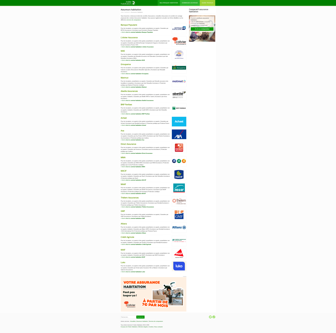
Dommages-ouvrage (190, 3)
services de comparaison (133, 20)
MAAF (123, 184)
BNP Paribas (126, 104)
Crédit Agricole (127, 237)
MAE (123, 50)
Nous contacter (158, 326)
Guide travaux (207, 3)
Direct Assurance (128, 144)
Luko (123, 262)
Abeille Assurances (129, 91)
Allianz (124, 223)
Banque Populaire (129, 24)
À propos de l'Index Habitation (129, 326)
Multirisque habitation (169, 3)
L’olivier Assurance (129, 37)
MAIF (123, 249)
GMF (123, 211)
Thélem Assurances (130, 197)
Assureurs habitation (142, 321)
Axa (122, 130)
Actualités (133, 321)
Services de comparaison (156, 321)
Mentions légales (143, 326)
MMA (123, 157)
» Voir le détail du (137, 32)
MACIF (124, 170)
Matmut (124, 77)
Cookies (151, 326)
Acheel (124, 118)
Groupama (126, 64)
